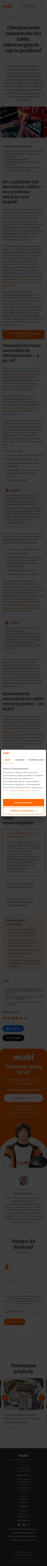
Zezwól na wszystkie (24, 802)
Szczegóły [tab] (20, 760)
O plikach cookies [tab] (36, 760)
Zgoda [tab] (7, 760)
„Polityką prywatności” (19, 790)
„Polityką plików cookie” (14, 793)
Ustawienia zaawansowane (22, 811)
